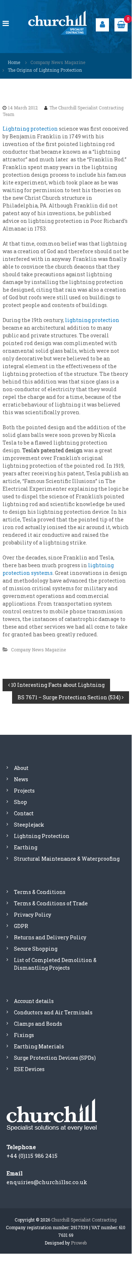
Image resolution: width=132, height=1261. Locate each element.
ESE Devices (29, 1069)
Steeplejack (29, 824)
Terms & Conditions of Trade (51, 903)
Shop (20, 801)
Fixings (24, 1035)
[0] (121, 24)
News (21, 779)
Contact (24, 813)
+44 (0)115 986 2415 (32, 1155)
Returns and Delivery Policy (50, 937)
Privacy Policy (32, 914)
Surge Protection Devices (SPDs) (55, 1057)
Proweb (79, 1243)
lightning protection (92, 320)
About (21, 767)
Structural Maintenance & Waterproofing (67, 858)
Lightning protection (30, 128)
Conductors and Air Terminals (53, 1012)
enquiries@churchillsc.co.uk (47, 1182)
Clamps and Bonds (38, 1023)
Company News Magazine (57, 62)
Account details (34, 1001)
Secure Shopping (35, 948)
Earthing (25, 847)
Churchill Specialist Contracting (84, 1220)
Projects (24, 790)
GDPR (21, 926)
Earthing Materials (39, 1046)
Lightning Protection (41, 835)
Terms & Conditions (39, 891)
